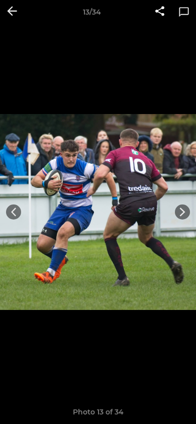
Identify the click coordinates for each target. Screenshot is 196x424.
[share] (160, 12)
